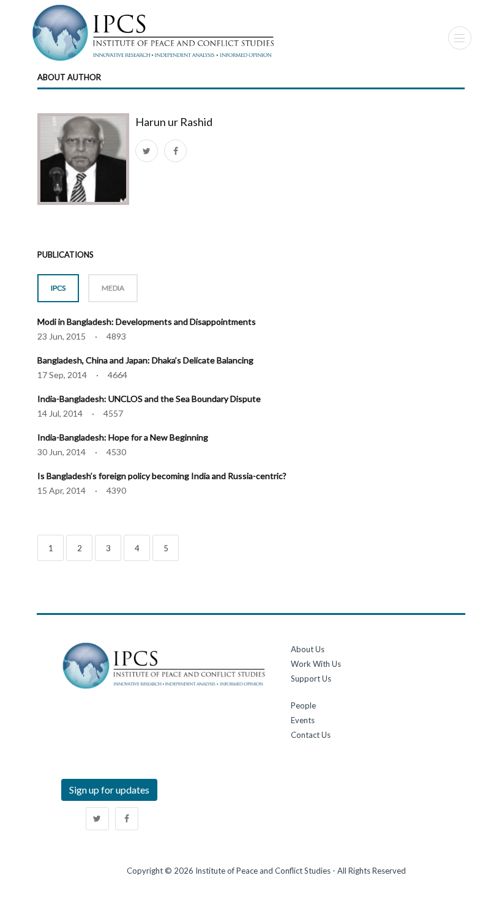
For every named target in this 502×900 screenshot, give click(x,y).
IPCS (58, 287)
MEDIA (113, 287)
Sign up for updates (109, 789)
